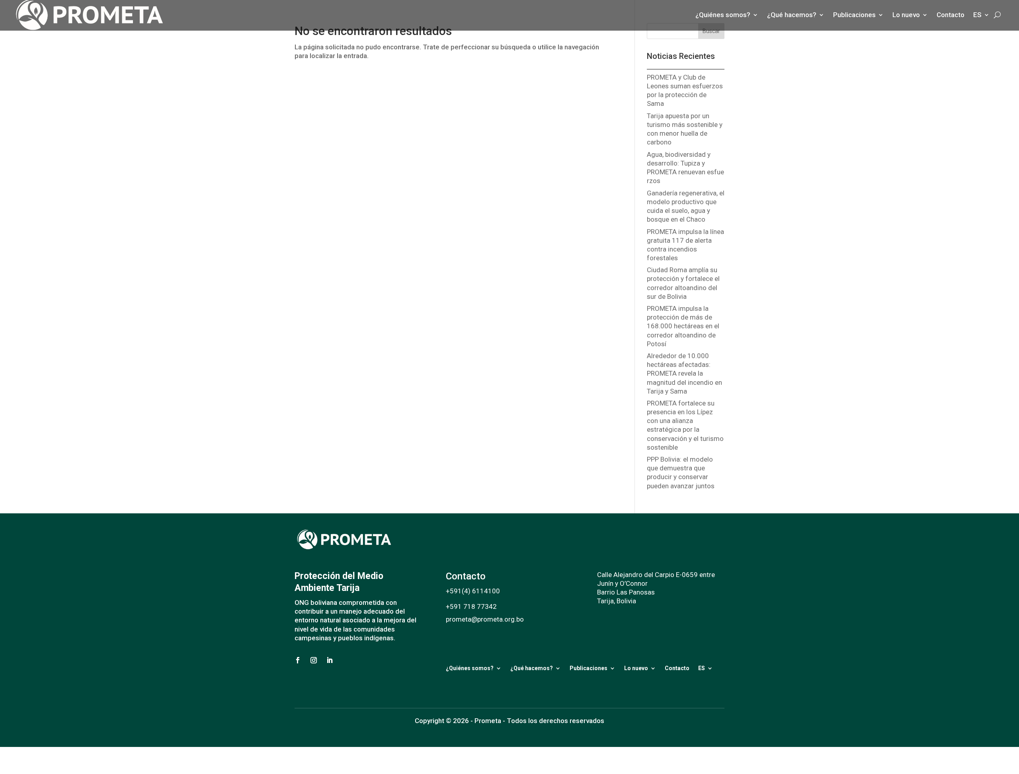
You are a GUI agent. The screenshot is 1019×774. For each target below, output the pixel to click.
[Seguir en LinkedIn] (329, 660)
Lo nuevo (636, 668)
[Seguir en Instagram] (313, 660)
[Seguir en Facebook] (297, 660)
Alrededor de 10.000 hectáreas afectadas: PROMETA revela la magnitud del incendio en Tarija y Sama (684, 373)
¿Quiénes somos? (470, 668)
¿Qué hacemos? (531, 668)
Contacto (677, 668)
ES (701, 668)
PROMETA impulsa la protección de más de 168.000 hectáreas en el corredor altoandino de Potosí (683, 325)
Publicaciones (588, 668)
